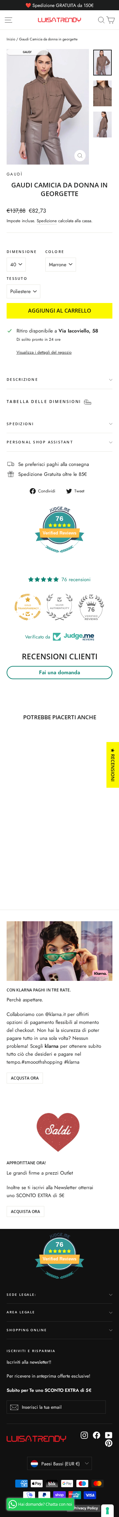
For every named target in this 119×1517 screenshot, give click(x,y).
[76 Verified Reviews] (59, 556)
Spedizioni (20, 423)
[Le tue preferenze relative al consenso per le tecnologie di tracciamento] (107, 1510)
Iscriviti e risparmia (31, 1351)
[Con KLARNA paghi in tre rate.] (59, 951)
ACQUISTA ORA (25, 1211)
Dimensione (22, 251)
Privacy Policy (85, 1508)
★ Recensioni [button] (113, 764)
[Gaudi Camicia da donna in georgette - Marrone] (10, 869)
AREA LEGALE (21, 1312)
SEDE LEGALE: (21, 1294)
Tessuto (17, 278)
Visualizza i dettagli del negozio (44, 352)
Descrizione (22, 379)
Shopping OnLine (27, 1330)
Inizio (11, 39)
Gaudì (14, 174)
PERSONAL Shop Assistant (40, 441)
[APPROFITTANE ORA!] (59, 1124)
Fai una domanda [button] (59, 672)
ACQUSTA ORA (25, 1078)
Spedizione (47, 221)
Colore (54, 251)
